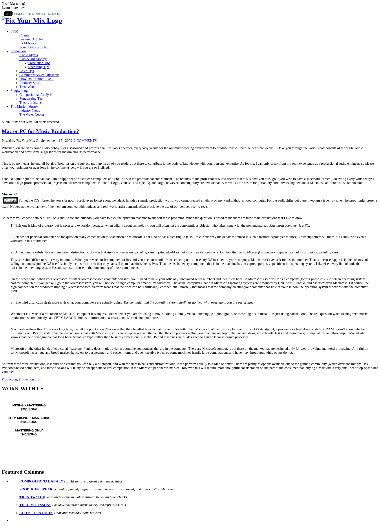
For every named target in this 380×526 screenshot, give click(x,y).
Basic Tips (26, 71)
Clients (24, 35)
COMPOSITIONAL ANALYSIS (44, 481)
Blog (8, 14)
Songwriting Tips (31, 98)
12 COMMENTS (84, 140)
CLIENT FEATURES (36, 513)
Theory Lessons (30, 102)
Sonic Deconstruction (34, 47)
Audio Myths (28, 55)
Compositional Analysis (35, 94)
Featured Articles (31, 39)
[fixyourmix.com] (29, 443)
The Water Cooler (31, 114)
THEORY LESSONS (35, 505)
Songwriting (19, 91)
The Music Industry (24, 106)
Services (19, 14)
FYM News (27, 43)
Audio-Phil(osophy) (33, 59)
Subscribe (54, 14)
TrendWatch (27, 87)
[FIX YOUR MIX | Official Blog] (32, 20)
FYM (14, 31)
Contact (41, 14)
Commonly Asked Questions (39, 75)
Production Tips (39, 63)
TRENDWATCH (32, 497)
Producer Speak (30, 83)
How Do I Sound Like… (36, 79)
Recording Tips (38, 67)
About (30, 14)
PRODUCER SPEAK (36, 489)
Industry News (29, 110)
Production (18, 51)
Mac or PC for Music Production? (40, 131)
